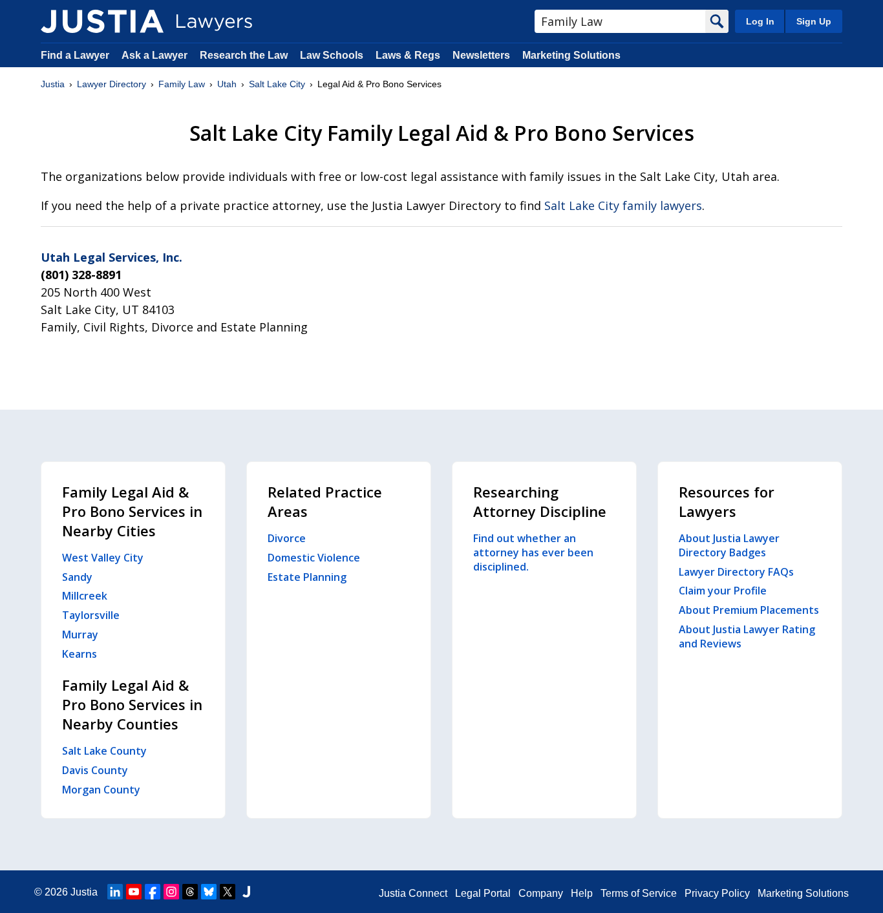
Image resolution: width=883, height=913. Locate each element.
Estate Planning (307, 577)
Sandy (77, 577)
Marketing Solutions (571, 55)
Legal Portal (483, 893)
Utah (227, 84)
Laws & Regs (408, 55)
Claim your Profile (723, 590)
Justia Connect (413, 893)
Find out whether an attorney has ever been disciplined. (533, 552)
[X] (227, 891)
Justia (53, 84)
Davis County (95, 770)
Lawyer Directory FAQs (736, 572)
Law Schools (331, 55)
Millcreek (84, 596)
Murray (80, 634)
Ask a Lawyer (156, 55)
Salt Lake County (104, 751)
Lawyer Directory (111, 84)
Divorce (287, 538)
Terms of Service (639, 893)
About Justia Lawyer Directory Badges (729, 545)
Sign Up (813, 21)
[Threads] (190, 891)
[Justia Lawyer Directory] (102, 21)
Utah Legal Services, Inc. (111, 257)
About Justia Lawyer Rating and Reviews (747, 636)
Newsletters (481, 55)
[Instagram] (171, 891)
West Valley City (103, 558)
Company (540, 893)
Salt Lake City (277, 84)
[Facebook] (152, 891)
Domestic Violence (314, 558)
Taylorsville (91, 615)
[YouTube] (134, 891)
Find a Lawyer (75, 55)
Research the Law (244, 55)
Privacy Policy (717, 893)
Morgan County (101, 789)
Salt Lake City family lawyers (623, 205)
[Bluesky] (209, 891)
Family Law (181, 84)
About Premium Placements (749, 610)
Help (582, 893)
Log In (760, 21)
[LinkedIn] (115, 891)
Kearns (79, 654)
